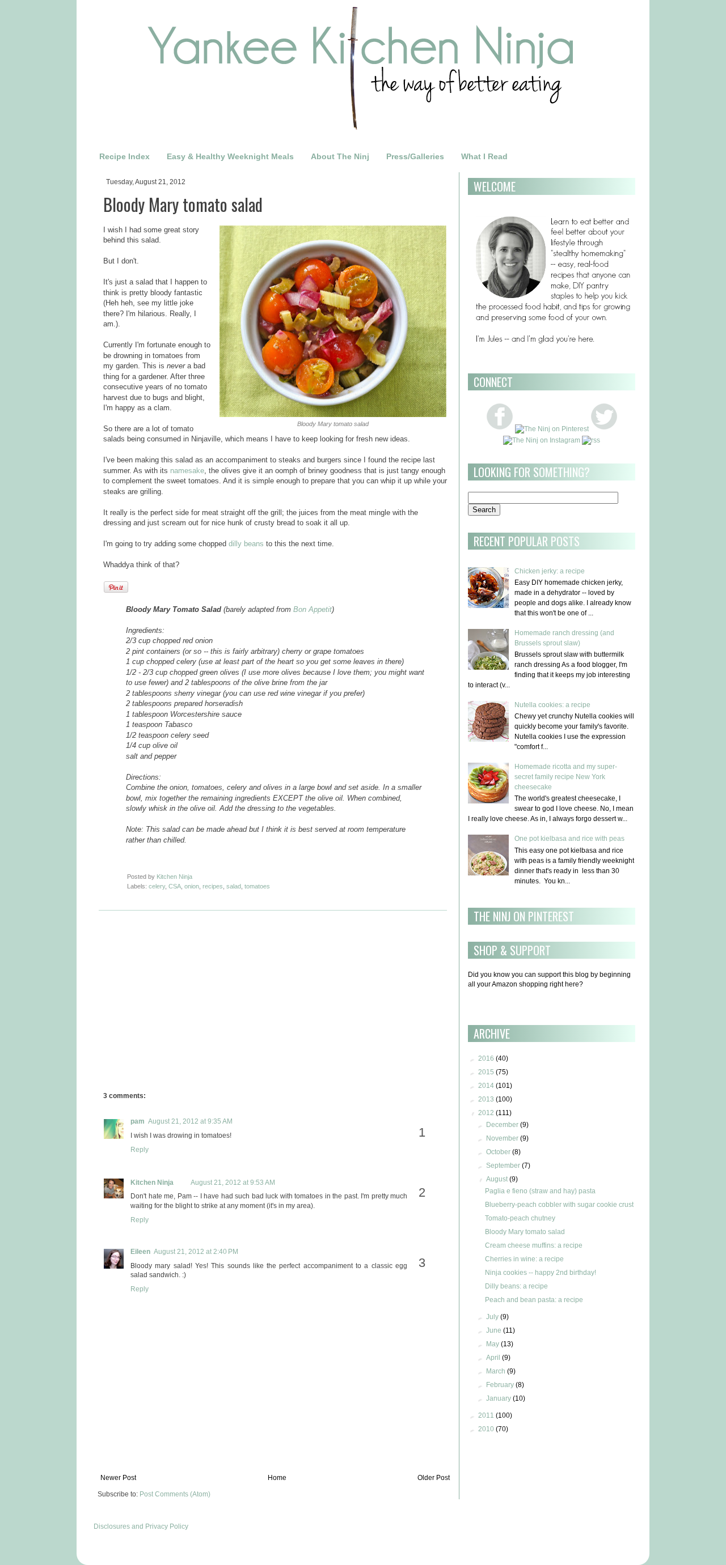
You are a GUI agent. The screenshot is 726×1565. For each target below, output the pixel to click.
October (498, 1152)
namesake (187, 470)
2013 (486, 1099)
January (498, 1398)
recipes (212, 886)
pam (137, 1121)
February (500, 1385)
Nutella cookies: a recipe (552, 705)
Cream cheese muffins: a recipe (534, 1245)
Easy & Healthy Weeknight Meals (230, 156)
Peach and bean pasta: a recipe (534, 1300)
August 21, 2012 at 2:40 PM (196, 1252)
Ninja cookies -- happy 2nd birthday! (540, 1273)
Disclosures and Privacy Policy (141, 1526)
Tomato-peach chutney (520, 1218)
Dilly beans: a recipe (516, 1286)
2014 (486, 1086)
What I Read (484, 156)
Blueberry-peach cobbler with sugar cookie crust (559, 1205)
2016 (486, 1058)
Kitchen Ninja (152, 1182)
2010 (486, 1429)
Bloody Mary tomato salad (525, 1232)
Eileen (140, 1252)
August (497, 1179)
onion (191, 886)
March (495, 1371)
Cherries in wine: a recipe (524, 1259)
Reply (139, 1150)
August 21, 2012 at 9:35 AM (190, 1121)
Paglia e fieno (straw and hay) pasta (540, 1191)
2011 (486, 1415)
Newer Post (118, 1478)
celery (157, 886)
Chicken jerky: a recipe (549, 571)
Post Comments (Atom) (175, 1494)
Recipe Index (124, 156)
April (493, 1358)
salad (233, 886)
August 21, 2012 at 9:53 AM (233, 1182)
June (493, 1330)
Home (277, 1478)
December (502, 1125)
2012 (486, 1113)
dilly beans (246, 543)
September (503, 1166)
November (502, 1138)
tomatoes (257, 886)
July (492, 1317)
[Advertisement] (198, 1004)
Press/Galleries (415, 156)
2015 (486, 1072)
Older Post (433, 1478)
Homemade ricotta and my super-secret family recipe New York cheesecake (565, 777)
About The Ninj (340, 156)
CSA (174, 886)
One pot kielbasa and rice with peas (569, 839)
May (492, 1344)
